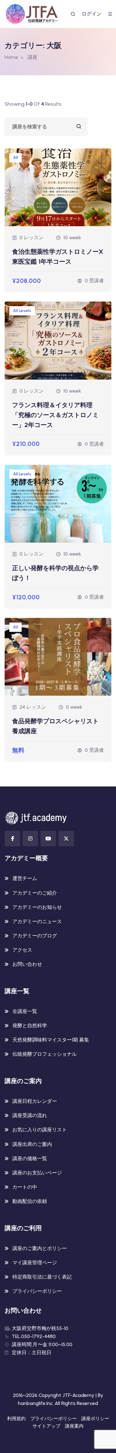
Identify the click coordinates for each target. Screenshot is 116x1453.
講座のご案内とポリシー (39, 1248)
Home (11, 57)
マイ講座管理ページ (34, 1263)
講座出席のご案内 (32, 1144)
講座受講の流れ (29, 1115)
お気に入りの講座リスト (39, 1130)
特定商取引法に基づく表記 (42, 1277)
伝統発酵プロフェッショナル (44, 1054)
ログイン (91, 14)
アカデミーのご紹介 (34, 893)
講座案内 (74, 1426)
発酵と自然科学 (29, 1025)
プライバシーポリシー (37, 1291)
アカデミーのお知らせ (37, 907)
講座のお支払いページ (37, 1173)
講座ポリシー (95, 1418)
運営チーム (24, 878)
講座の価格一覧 (29, 1158)
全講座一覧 (24, 1011)
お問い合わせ (27, 964)
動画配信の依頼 (29, 1201)
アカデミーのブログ (34, 936)
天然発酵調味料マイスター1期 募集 (50, 1040)
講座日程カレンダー (34, 1101)
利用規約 (16, 1418)
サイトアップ (46, 1426)
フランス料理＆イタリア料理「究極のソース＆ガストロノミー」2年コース (55, 415)
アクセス (22, 950)
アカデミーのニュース (37, 921)
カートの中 (24, 1187)
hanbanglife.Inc (35, 1403)
